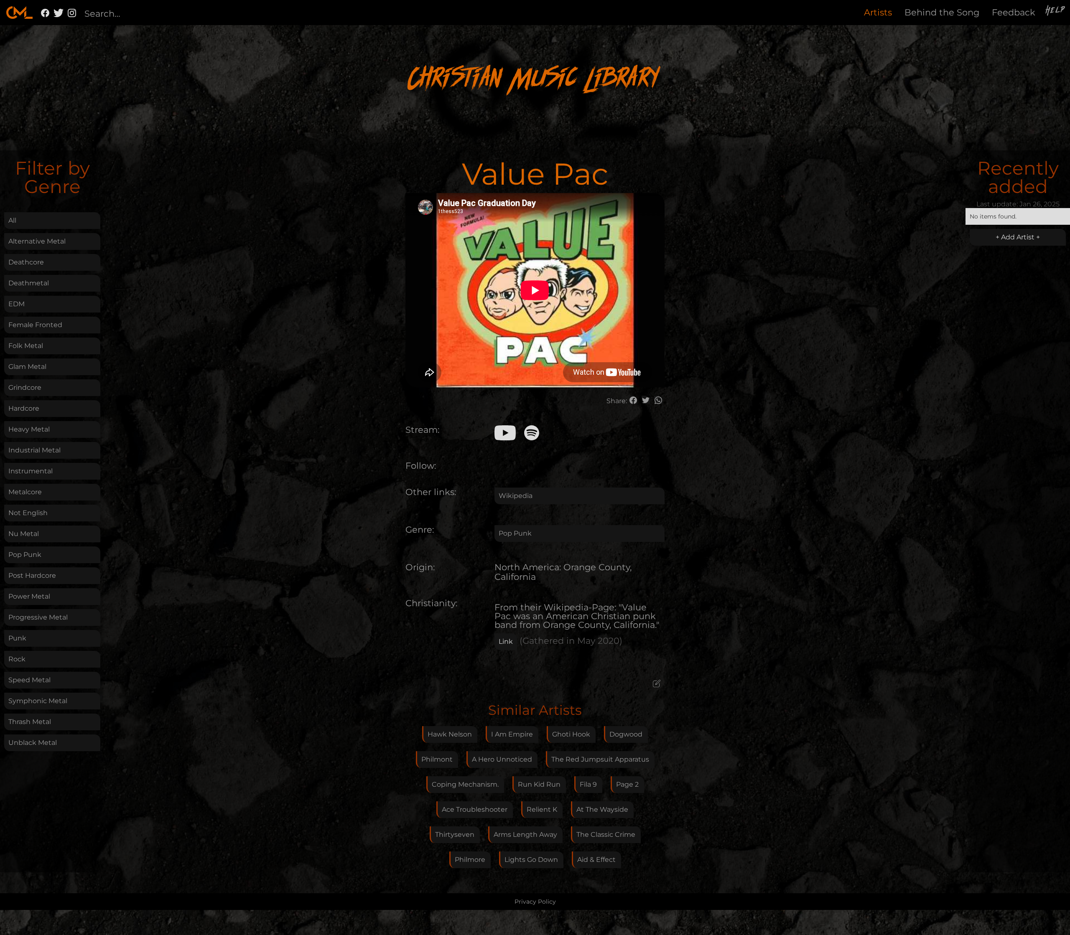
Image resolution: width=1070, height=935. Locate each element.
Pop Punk (24, 555)
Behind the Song (941, 12)
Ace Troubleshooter (474, 809)
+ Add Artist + (1018, 237)
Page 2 (627, 784)
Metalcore (25, 492)
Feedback (1013, 12)
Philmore (470, 860)
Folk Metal (25, 346)
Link (506, 641)
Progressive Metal (38, 617)
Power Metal (29, 596)
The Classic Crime (605, 834)
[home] (19, 12)
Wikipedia (515, 496)
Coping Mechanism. (465, 784)
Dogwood (625, 734)
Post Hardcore (32, 575)
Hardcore (23, 408)
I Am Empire (512, 734)
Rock (16, 659)
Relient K (542, 809)
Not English (28, 513)
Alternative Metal (37, 241)
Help (1056, 11)
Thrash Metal (29, 722)
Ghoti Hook (571, 734)
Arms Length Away (525, 834)
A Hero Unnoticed (502, 759)
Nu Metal (23, 534)
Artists (878, 12)
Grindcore (24, 387)
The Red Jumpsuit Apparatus (600, 759)
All (12, 220)
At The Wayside (602, 809)
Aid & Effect (596, 860)
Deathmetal (28, 283)
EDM (16, 304)
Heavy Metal (29, 429)
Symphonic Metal (37, 701)
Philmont (437, 759)
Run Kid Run (539, 784)
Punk (17, 638)
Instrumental (30, 471)
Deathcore (26, 262)
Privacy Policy (535, 901)
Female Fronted (35, 325)
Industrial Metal (34, 450)
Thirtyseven (454, 834)
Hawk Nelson (450, 734)
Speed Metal (29, 680)
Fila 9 (588, 784)
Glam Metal (27, 367)
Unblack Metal (32, 743)
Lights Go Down (531, 860)
